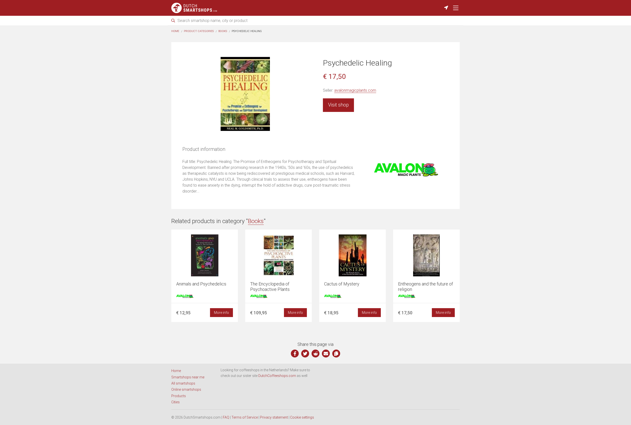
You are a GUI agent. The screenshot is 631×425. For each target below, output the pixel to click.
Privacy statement (274, 417)
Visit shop (338, 105)
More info (221, 313)
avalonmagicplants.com (355, 90)
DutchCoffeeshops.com (277, 376)
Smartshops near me (187, 377)
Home (175, 31)
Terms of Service (244, 417)
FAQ (226, 417)
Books (222, 31)
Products (178, 396)
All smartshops (183, 383)
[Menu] (456, 7)
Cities (175, 402)
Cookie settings (302, 417)
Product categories (199, 31)
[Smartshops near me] (446, 8)
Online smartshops (186, 389)
